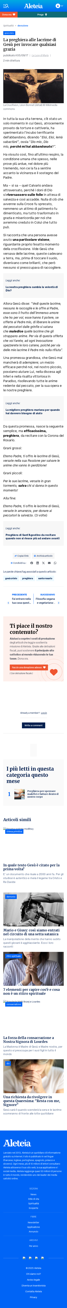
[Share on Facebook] (31, 563)
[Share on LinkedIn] (37, 563)
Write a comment (34, 725)
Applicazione (33, 1227)
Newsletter (33, 1222)
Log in (44, 712)
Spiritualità (8, 25)
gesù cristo (11, 578)
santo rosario (45, 578)
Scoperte (33, 1208)
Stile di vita (33, 1199)
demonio (11, 896)
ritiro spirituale (14, 956)
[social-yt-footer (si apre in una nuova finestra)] (24, 1258)
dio (8, 1063)
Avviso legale (33, 1279)
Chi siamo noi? (33, 1273)
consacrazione (14, 1004)
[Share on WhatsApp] (55, 563)
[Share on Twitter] (43, 563)
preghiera (27, 578)
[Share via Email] (49, 563)
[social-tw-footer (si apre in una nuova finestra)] (36, 1258)
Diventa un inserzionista (34, 1285)
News (33, 1194)
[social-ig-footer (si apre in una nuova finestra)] (42, 1258)
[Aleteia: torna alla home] (33, 6)
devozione (23, 25)
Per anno (33, 1246)
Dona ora (6, 14)
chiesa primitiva (14, 831)
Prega (40, 14)
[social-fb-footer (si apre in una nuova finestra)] (30, 1258)
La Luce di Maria (40, 55)
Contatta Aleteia (33, 1291)
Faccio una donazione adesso (27, 667)
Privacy (33, 1297)
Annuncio (33, 1231)
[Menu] (12, 6)
